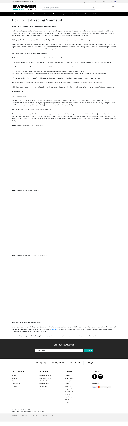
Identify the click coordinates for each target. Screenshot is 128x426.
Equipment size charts (45, 378)
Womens (36, 14)
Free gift (90, 363)
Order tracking (16, 383)
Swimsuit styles (43, 381)
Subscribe (88, 350)
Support (88, 1)
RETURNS (24, 415)
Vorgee (67, 400)
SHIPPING (14, 415)
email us (54, 329)
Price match (75, 363)
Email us (74, 336)
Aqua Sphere (69, 381)
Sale (94, 14)
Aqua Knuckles (69, 378)
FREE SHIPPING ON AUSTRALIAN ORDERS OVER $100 (24, 1)
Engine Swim (69, 389)
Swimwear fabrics (44, 383)
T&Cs (53, 415)
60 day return (58, 363)
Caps (86, 14)
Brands (16, 14)
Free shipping (40, 363)
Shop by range (43, 389)
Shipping (97, 1)
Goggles (64, 14)
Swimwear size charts (45, 375)
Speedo (67, 394)
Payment (14, 381)
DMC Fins (68, 386)
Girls (26, 14)
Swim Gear (75, 14)
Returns (105, 1)
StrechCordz (69, 397)
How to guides (43, 386)
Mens (54, 14)
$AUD (112, 1)
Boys (45, 14)
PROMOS (35, 415)
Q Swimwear (69, 391)
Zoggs (67, 402)
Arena (67, 383)
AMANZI (67, 375)
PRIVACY (44, 415)
